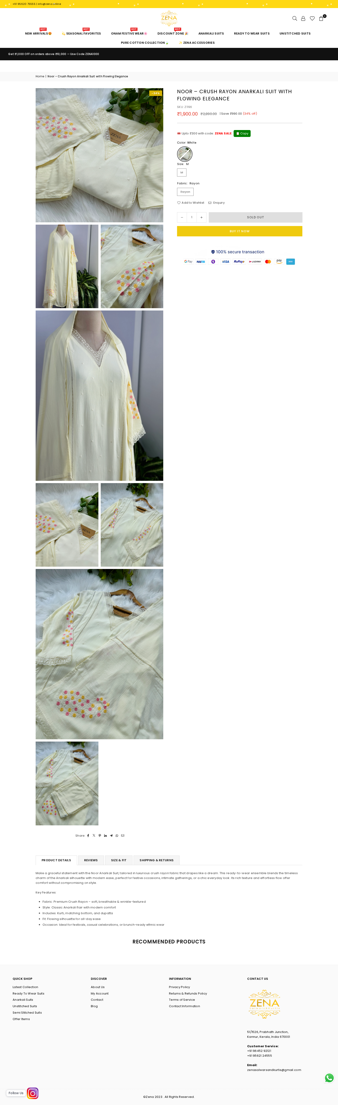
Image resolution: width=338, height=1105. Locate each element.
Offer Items (21, 1019)
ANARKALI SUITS (211, 33)
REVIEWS (91, 860)
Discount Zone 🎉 (173, 32)
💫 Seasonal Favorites (81, 32)
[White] (184, 154)
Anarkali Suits (23, 1000)
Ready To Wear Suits (28, 993)
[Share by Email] (123, 835)
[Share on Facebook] (88, 835)
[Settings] (303, 18)
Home (40, 76)
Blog (94, 1006)
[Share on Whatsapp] (117, 835)
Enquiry (218, 202)
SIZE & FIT (119, 860)
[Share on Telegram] (111, 835)
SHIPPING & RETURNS (157, 860)
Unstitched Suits (25, 1006)
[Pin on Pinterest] (100, 835)
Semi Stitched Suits (27, 1012)
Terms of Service (182, 1000)
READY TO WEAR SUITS (252, 33)
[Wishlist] (312, 18)
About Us (98, 987)
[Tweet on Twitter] (94, 835)
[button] (321, 18)
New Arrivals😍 (38, 32)
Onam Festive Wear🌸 (129, 32)
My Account (100, 993)
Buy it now (240, 231)
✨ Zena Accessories (197, 43)
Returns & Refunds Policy (188, 993)
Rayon (185, 192)
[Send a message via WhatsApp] (329, 1078)
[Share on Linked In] (105, 835)
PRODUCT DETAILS (56, 860)
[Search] (294, 18)
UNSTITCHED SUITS (295, 33)
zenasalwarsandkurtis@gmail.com (274, 1070)
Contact (97, 1000)
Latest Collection (25, 987)
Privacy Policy (179, 987)
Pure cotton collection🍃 (145, 43)
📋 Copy (242, 133)
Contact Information (184, 1006)
